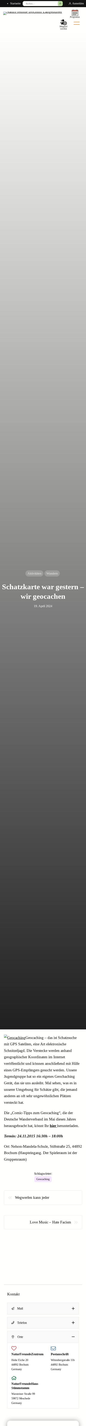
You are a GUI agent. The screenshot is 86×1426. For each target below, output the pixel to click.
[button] (43, 1308)
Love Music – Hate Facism (50, 1222)
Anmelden (78, 3)
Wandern (52, 573)
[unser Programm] (75, 13)
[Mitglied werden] (63, 24)
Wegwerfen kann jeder (32, 1197)
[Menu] (77, 23)
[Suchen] (60, 3)
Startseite (15, 3)
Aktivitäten (34, 573)
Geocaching (43, 1179)
